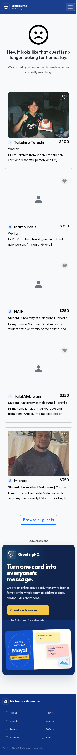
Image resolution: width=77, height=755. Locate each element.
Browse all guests (38, 519)
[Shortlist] (64, 96)
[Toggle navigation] (70, 7)
